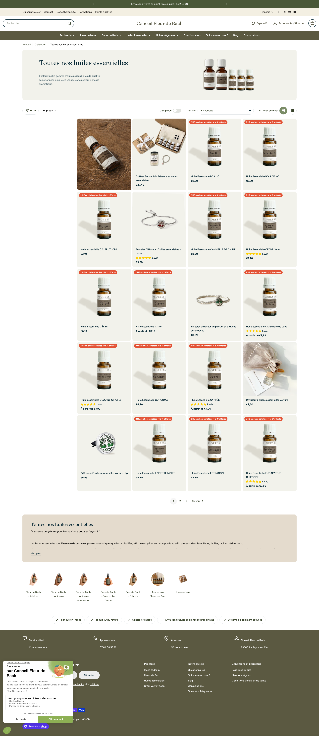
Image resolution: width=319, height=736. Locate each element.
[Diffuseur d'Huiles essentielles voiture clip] (104, 442)
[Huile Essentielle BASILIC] (214, 145)
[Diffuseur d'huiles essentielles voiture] (270, 369)
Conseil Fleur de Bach (160, 23)
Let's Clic (85, 719)
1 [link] (173, 501)
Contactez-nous (38, 647)
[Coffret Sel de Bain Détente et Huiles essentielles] (159, 145)
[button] (93, 4)
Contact (48, 11)
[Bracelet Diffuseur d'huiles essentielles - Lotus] (159, 218)
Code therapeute (66, 11)
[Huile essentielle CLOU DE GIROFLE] (104, 369)
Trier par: (191, 110)
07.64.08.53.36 (108, 647)
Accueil (26, 44)
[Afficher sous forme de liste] (293, 111)
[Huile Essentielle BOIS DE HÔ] (270, 145)
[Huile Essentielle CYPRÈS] (214, 369)
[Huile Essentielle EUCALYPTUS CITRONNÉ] (270, 442)
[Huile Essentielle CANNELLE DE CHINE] (214, 218)
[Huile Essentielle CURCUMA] (159, 369)
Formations (85, 11)
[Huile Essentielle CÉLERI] (104, 296)
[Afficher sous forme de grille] (283, 111)
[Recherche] (69, 23)
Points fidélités (103, 11)
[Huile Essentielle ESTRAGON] (214, 442)
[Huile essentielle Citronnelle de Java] (270, 296)
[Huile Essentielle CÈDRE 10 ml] (270, 218)
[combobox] (38, 23)
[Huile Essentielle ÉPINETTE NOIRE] (159, 442)
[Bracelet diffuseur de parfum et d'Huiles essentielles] (214, 296)
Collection (40, 44)
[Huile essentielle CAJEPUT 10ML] (104, 218)
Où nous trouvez (180, 647)
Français (265, 12)
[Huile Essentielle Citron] (159, 296)
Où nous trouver (31, 11)
